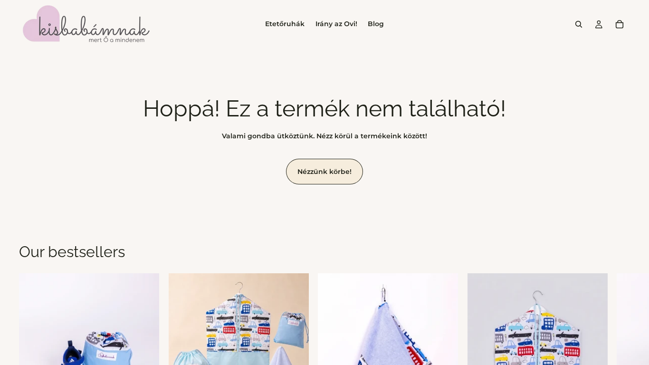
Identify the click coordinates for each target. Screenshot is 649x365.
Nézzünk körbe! (324, 171)
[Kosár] (619, 24)
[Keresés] (578, 24)
